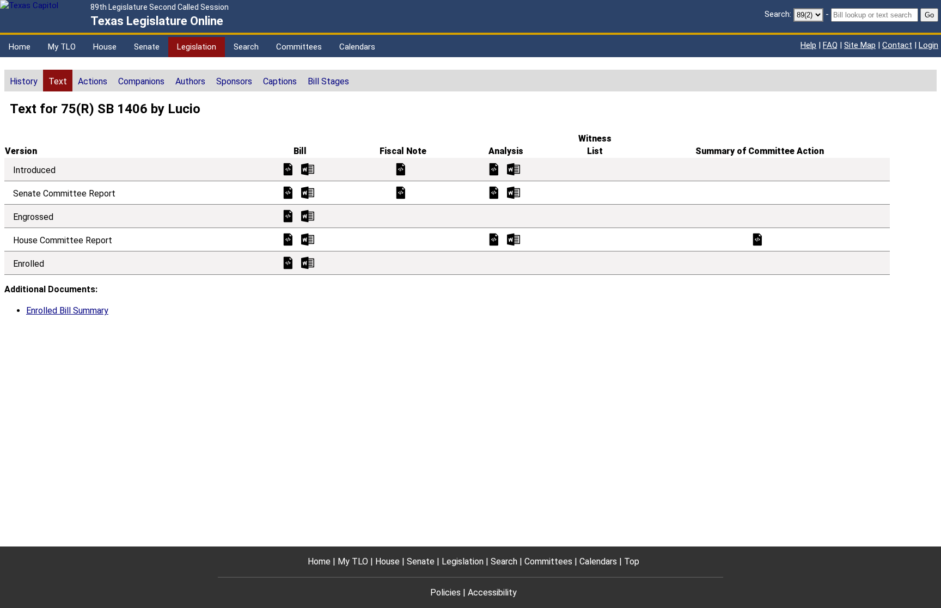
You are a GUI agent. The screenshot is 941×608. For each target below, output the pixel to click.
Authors (190, 81)
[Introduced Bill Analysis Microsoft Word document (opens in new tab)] (513, 168)
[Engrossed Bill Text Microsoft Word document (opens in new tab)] (307, 215)
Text (57, 81)
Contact (897, 45)
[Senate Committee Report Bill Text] (288, 192)
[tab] (23, 80)
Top (631, 561)
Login (928, 45)
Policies (445, 592)
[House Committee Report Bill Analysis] (493, 239)
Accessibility (492, 592)
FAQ (830, 45)
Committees (299, 47)
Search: (778, 14)
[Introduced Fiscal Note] (400, 168)
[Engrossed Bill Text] (288, 215)
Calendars (357, 47)
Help (808, 45)
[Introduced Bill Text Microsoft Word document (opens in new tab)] (307, 168)
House (105, 47)
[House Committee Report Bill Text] (288, 239)
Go (929, 15)
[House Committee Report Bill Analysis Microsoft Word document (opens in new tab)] (513, 239)
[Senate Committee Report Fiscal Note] (400, 192)
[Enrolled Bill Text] (288, 262)
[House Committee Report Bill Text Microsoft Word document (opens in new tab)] (307, 239)
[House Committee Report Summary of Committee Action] (757, 239)
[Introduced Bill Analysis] (493, 168)
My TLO (62, 47)
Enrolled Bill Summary (67, 310)
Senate (147, 47)
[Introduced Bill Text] (288, 168)
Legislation (196, 47)
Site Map (860, 45)
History (24, 81)
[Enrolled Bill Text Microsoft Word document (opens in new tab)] (307, 262)
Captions (280, 81)
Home (19, 47)
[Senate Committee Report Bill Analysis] (493, 192)
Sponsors (234, 81)
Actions (92, 81)
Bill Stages (328, 81)
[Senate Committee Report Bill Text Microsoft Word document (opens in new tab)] (307, 192)
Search (246, 47)
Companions (141, 81)
